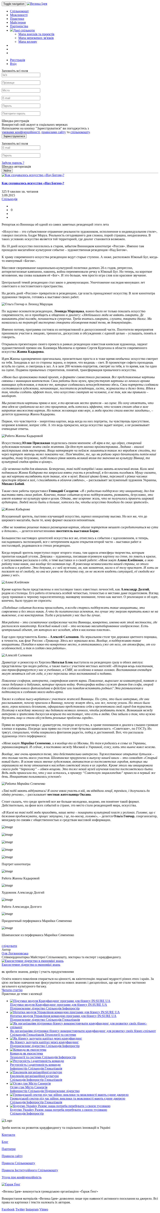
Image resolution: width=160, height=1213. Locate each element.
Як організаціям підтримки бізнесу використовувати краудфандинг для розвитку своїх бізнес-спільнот (83, 1031)
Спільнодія (54, 1008)
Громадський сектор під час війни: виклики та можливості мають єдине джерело (67, 1098)
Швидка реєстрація (15, 121)
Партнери (9, 1149)
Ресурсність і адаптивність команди (35, 1064)
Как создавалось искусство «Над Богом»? (33, 183)
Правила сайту (12, 1156)
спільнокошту (80, 132)
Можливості (19, 15)
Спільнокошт (19, 11)
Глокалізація (71, 1019)
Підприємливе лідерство (28, 1008)
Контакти (8, 1134)
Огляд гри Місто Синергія (28, 1087)
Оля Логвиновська (15, 953)
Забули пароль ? (13, 162)
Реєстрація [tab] (17, 60)
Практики (17, 18)
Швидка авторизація (16, 166)
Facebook (8, 1209)
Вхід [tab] (13, 63)
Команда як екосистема (26, 1053)
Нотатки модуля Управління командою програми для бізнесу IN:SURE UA (63, 1016)
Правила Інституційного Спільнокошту (30, 1170)
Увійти (7, 170)
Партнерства (19, 26)
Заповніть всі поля (15, 71)
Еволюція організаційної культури (34, 1076)
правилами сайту (53, 132)
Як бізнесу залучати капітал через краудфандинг (44, 1042)
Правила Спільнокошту (18, 1163)
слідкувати (9, 946)
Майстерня (18, 22)
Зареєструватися (14, 136)
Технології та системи (60, 1034)
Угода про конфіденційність (21, 1177)
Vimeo (43, 1209)
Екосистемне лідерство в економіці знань (31, 964)
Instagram (32, 1209)
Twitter (20, 1209)
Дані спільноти (24, 30)
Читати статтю (12, 990)
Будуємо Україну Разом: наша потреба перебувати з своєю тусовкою (58, 1109)
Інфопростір (71, 1008)
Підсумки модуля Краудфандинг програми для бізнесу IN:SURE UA (58, 1004)
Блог (5, 1142)
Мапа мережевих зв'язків (36, 38)
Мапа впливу (27, 41)
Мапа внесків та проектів (36, 34)
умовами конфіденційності (21, 132)
